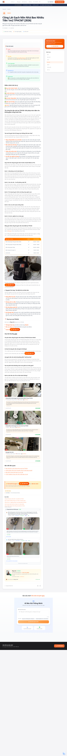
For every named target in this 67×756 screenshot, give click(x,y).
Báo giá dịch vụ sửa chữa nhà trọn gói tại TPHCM (16, 468)
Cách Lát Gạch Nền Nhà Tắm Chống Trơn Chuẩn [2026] (14, 504)
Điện (48, 54)
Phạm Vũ (14, 571)
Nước (48, 59)
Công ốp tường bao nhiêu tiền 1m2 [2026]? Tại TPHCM (14, 498)
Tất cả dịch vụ (24, 1)
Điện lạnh (49, 57)
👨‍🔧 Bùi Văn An (25, 399)
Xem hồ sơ (21, 576)
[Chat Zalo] (64, 753)
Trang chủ (4, 9)
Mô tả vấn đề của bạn (22, 609)
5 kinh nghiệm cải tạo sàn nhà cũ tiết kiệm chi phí (17, 474)
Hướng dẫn (49, 67)
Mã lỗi (48, 64)
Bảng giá (18, 1)
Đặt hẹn (30, 1)
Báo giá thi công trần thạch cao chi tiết (14, 472)
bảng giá (9, 231)
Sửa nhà (8, 9)
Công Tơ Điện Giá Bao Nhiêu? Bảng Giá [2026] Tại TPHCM (15, 505)
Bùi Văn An (17, 515)
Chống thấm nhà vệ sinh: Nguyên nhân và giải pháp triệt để (19, 470)
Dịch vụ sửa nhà (8, 536)
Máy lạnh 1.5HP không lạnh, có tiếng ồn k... (28, 618)
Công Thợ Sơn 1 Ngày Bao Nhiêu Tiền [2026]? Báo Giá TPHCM (15, 502)
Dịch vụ (12, 1)
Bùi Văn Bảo (17, 540)
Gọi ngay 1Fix (16, 329)
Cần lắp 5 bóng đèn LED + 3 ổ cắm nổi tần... (42, 618)
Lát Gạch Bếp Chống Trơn (21, 57)
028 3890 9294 (11, 284)
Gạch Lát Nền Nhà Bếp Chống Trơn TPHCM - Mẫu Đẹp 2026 (15, 500)
